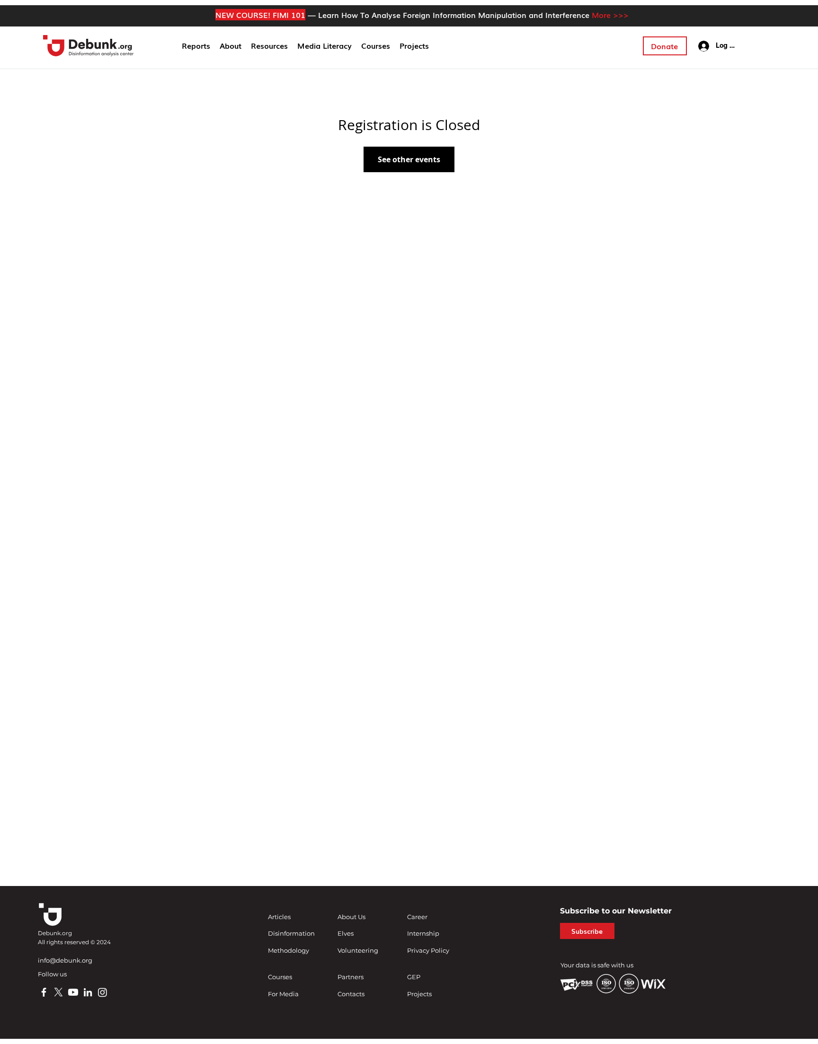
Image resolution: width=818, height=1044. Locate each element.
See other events (409, 159)
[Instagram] (102, 992)
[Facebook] (44, 992)
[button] (230, 45)
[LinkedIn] (88, 992)
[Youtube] (73, 992)
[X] (58, 992)
